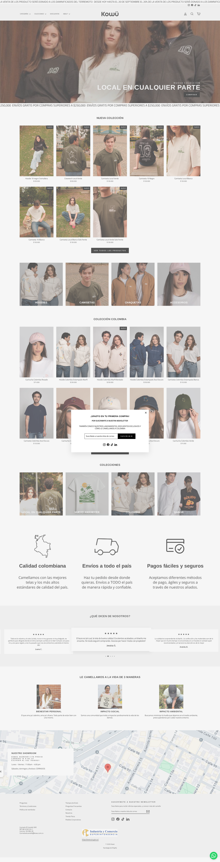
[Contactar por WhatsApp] (213, 855)
